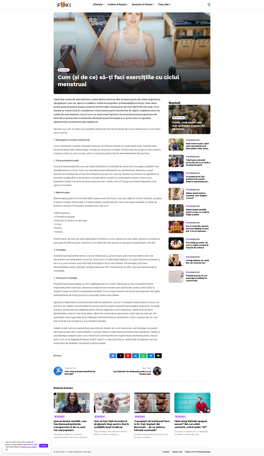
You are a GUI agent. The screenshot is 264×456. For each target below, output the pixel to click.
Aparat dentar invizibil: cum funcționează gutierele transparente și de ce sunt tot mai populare (70, 426)
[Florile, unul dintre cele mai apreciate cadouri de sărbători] (189, 119)
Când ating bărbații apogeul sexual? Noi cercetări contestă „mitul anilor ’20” (190, 424)
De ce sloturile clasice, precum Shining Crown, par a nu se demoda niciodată (197, 228)
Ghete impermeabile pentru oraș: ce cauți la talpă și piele (197, 212)
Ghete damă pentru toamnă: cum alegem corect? (196, 195)
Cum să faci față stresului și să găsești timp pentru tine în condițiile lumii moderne (111, 424)
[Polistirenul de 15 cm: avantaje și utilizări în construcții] (176, 276)
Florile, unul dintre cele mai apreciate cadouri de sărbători (188, 126)
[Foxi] (64, 4)
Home (60, 16)
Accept (44, 446)
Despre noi (177, 452)
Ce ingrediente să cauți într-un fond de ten (197, 261)
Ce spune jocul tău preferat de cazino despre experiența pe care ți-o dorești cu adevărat (196, 179)
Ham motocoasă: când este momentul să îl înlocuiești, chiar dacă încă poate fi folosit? (197, 146)
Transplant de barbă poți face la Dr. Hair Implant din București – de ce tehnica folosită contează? (152, 426)
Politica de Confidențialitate (197, 452)
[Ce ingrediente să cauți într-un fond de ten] (176, 260)
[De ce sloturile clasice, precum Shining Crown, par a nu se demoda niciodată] (176, 227)
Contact (166, 452)
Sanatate (69, 16)
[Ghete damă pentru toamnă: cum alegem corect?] (176, 194)
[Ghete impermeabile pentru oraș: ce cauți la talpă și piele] (176, 210)
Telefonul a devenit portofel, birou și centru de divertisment (198, 162)
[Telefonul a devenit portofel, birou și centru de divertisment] (176, 161)
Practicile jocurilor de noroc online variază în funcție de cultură (197, 245)
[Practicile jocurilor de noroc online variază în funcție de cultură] (176, 243)
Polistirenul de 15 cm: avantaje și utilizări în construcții (196, 278)
